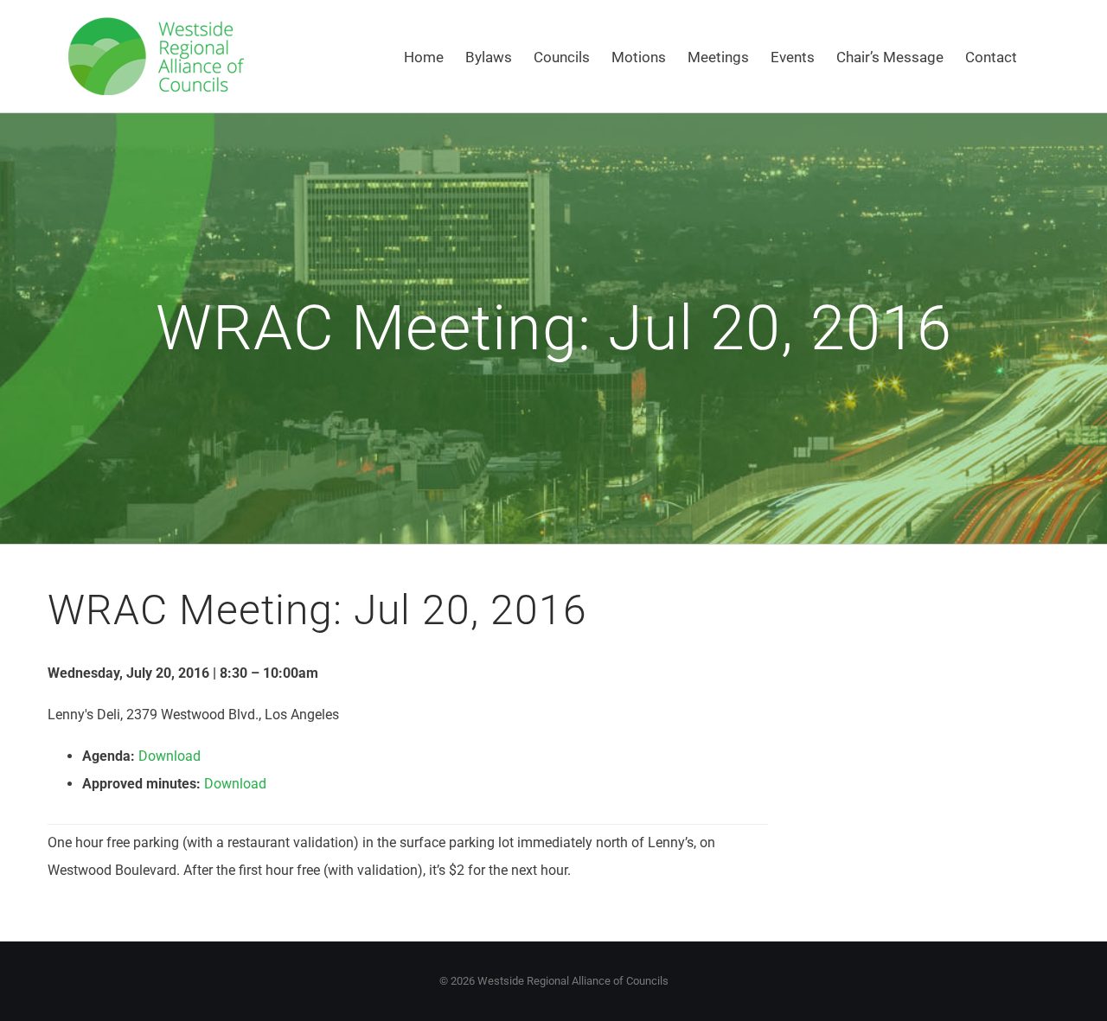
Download (169, 756)
